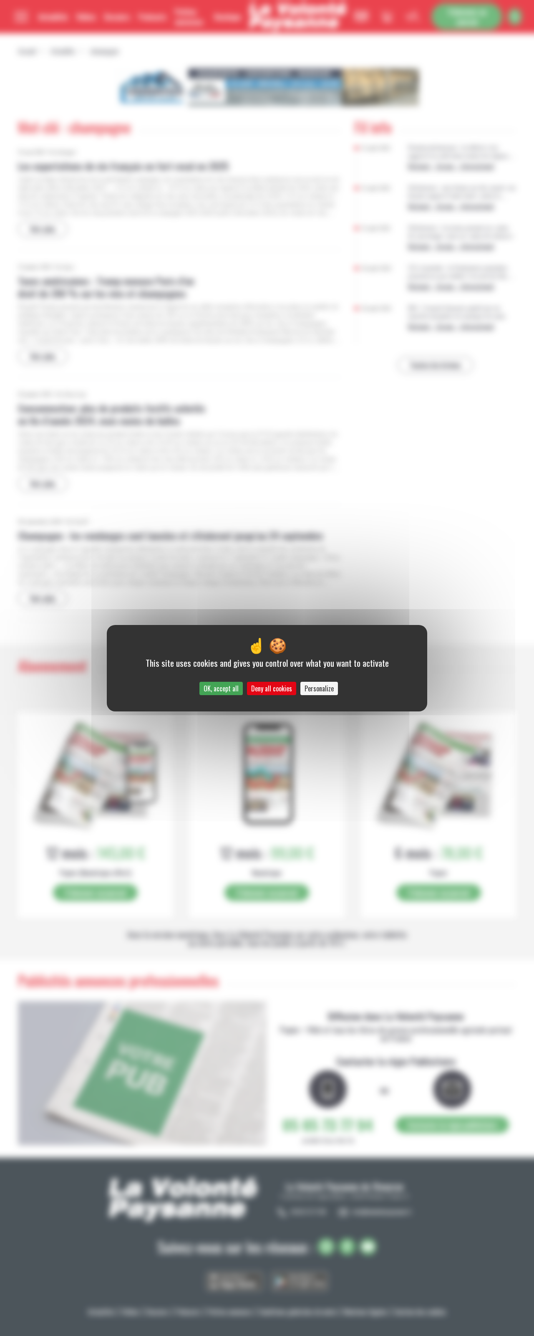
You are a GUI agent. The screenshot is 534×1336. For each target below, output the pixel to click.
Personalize (319, 688)
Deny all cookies (271, 688)
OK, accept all (221, 688)
